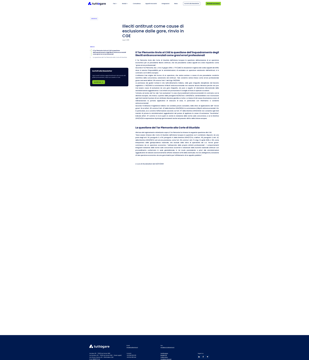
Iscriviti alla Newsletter (191, 4)
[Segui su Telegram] (207, 356)
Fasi (114, 4)
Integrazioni (165, 4)
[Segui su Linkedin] (199, 356)
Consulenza (137, 4)
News (176, 4)
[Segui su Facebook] (203, 356)
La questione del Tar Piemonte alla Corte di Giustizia (110, 57)
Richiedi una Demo (213, 4)
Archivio (94, 18)
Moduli (124, 4)
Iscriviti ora (97, 82)
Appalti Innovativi (151, 4)
